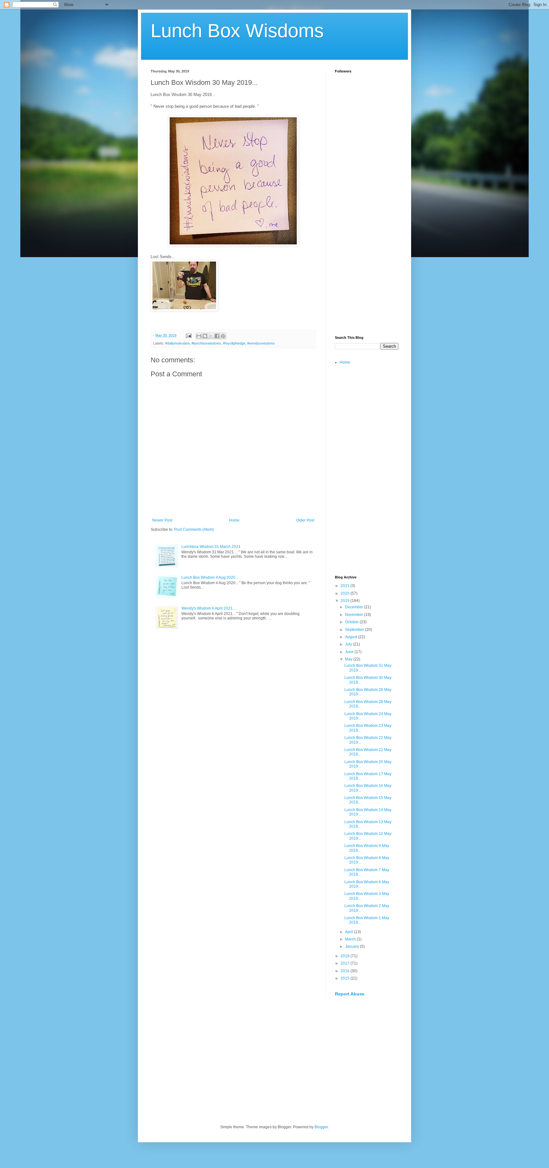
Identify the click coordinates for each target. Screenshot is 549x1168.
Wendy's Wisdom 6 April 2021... (208, 608)
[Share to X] (211, 336)
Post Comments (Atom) (194, 529)
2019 (345, 600)
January (352, 946)
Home (234, 520)
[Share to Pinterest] (223, 336)
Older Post (305, 520)
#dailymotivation (177, 343)
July (349, 644)
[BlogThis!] (205, 336)
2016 (345, 971)
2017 (345, 963)
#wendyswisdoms (261, 343)
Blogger (321, 1127)
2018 (345, 956)
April (349, 932)
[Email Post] (188, 335)
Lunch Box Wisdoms (237, 30)
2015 (345, 978)
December (354, 607)
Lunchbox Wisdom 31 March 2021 (211, 546)
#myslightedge (234, 343)
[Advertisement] (366, 230)
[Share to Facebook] (217, 336)
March (351, 939)
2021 (345, 586)
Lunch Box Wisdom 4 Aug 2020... (209, 577)
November (354, 614)
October (352, 622)
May (349, 659)
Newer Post (162, 520)
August (351, 637)
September (355, 629)
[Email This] (199, 336)
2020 (345, 593)
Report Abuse (349, 993)
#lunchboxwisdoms (206, 343)
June (350, 652)
